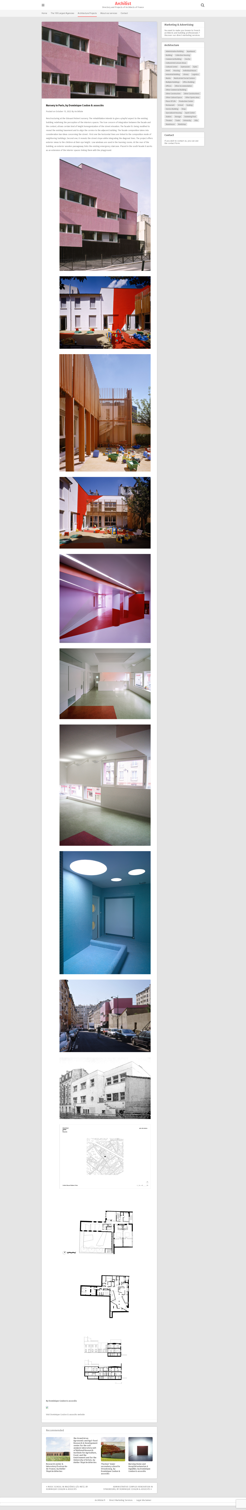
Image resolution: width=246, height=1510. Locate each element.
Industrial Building (173, 74)
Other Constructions (191, 94)
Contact (124, 13)
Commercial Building (173, 59)
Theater (169, 121)
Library (185, 74)
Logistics (195, 74)
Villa (196, 121)
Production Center (186, 101)
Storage (178, 117)
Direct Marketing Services (121, 1500)
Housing (176, 71)
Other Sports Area (192, 97)
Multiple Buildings (173, 82)
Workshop (182, 124)
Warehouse (170, 124)
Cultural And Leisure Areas (176, 63)
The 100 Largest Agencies (62, 13)
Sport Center (190, 113)
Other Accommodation (183, 86)
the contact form (172, 143)
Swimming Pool (190, 117)
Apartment (191, 51)
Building (169, 55)
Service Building (172, 109)
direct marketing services (188, 35)
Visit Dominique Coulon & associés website (65, 1414)
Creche (187, 59)
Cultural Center (171, 67)
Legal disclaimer (143, 1500)
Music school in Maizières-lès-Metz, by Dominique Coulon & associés (67, 1488)
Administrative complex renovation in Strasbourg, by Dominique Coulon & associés (128, 1488)
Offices (168, 86)
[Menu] (43, 5)
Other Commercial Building (176, 90)
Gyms (195, 67)
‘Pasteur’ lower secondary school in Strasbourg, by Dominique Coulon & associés (110, 1469)
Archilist (123, 3)
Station (168, 117)
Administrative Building (175, 51)
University (187, 121)
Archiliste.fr (100, 1500)
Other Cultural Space (174, 97)
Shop (184, 109)
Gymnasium (185, 67)
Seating (189, 105)
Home (44, 13)
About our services (108, 13)
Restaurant (170, 105)
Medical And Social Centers (184, 78)
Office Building (188, 82)
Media (168, 78)
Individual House (189, 71)
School (180, 105)
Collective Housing (183, 55)
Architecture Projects (87, 13)
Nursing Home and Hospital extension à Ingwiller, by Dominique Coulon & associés (139, 1467)
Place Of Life (171, 101)
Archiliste (78, 111)
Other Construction (173, 94)
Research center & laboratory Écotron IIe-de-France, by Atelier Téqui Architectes (57, 1467)
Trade (177, 121)
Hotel (168, 71)
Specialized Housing (174, 113)
